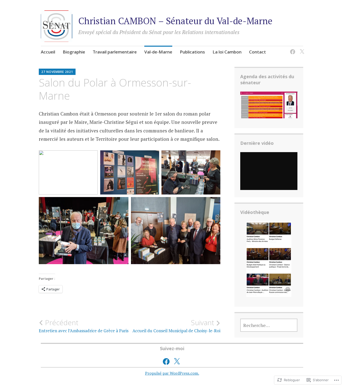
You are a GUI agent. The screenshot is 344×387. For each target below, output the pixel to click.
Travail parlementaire (115, 52)
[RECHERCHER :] (268, 325)
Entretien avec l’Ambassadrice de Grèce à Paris (83, 326)
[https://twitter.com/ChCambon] (301, 48)
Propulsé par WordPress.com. (172, 373)
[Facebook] (292, 48)
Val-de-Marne (158, 52)
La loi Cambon (227, 52)
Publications (192, 52)
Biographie (74, 52)
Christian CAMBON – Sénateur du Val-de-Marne (175, 21)
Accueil (48, 52)
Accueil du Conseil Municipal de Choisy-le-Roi (176, 326)
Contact (257, 52)
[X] (177, 361)
